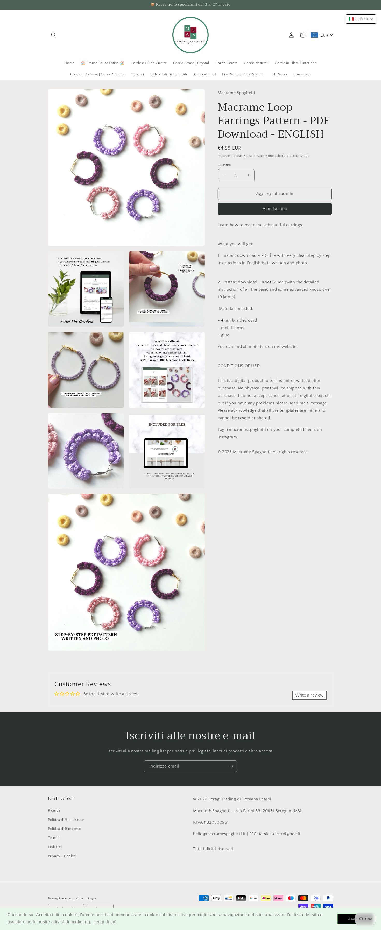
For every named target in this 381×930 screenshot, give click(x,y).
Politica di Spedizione (66, 820)
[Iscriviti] (231, 766)
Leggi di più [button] (105, 922)
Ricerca (54, 810)
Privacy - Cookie (62, 856)
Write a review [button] (309, 695)
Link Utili (55, 847)
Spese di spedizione (259, 156)
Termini (54, 838)
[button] (53, 35)
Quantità (224, 165)
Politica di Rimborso (64, 829)
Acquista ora (275, 208)
